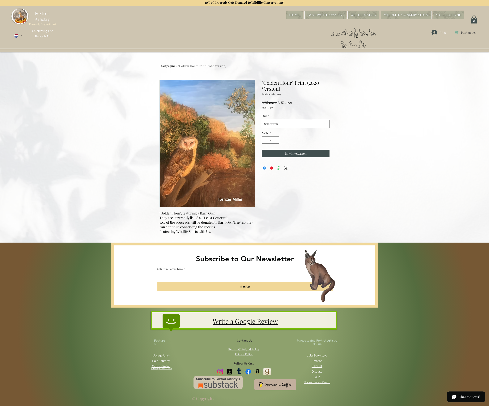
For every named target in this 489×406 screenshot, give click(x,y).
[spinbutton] (270, 140)
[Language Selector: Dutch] (18, 35)
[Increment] (276, 140)
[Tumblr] (239, 371)
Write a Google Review (245, 321)
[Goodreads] (267, 371)
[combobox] (296, 124)
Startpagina (167, 66)
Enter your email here (170, 268)
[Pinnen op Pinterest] (271, 168)
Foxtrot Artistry (42, 16)
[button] (474, 19)
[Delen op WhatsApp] (278, 168)
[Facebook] (248, 371)
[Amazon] (257, 371)
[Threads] (229, 371)
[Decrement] (264, 140)
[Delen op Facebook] (264, 168)
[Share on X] (286, 168)
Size (265, 116)
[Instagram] (220, 371)
